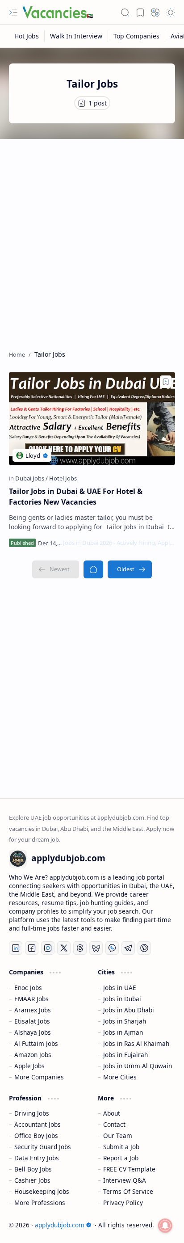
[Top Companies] (136, 36)
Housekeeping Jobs (41, 1191)
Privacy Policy (123, 1202)
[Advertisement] (92, 240)
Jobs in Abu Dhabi (128, 1010)
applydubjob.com (59, 1225)
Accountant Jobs (37, 1124)
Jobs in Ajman (123, 1032)
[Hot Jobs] (27, 36)
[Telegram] (128, 948)
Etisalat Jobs (32, 1021)
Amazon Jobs (32, 1054)
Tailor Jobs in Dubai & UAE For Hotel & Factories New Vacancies (75, 496)
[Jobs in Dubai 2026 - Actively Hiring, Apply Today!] (119, 543)
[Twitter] (64, 948)
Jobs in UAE (119, 987)
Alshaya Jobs (32, 1032)
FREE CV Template (129, 1169)
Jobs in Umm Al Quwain (137, 1066)
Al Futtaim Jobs (36, 1043)
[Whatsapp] (112, 948)
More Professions (39, 1202)
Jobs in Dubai (122, 998)
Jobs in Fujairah (125, 1054)
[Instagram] (47, 948)
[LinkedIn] (15, 948)
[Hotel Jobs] (63, 478)
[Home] (93, 569)
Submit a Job (121, 1146)
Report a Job (120, 1158)
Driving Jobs (31, 1113)
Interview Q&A (124, 1180)
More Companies (39, 1077)
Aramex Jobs (32, 1010)
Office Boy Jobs (36, 1135)
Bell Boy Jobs (33, 1169)
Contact (114, 1124)
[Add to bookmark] (165, 381)
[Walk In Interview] (76, 36)
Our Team (117, 1135)
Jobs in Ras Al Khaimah (136, 1043)
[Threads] (80, 948)
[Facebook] (31, 948)
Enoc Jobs (28, 987)
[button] (13, 12)
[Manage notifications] (165, 1225)
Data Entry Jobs (36, 1158)
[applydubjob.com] (58, 12)
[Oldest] (130, 569)
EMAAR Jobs (31, 998)
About (111, 1113)
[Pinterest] (144, 948)
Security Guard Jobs (42, 1146)
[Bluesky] (96, 948)
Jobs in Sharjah (124, 1021)
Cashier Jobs (32, 1180)
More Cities (120, 1077)
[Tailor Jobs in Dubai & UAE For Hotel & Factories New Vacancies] (92, 418)
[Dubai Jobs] (31, 478)
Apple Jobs (29, 1066)
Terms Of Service (128, 1191)
